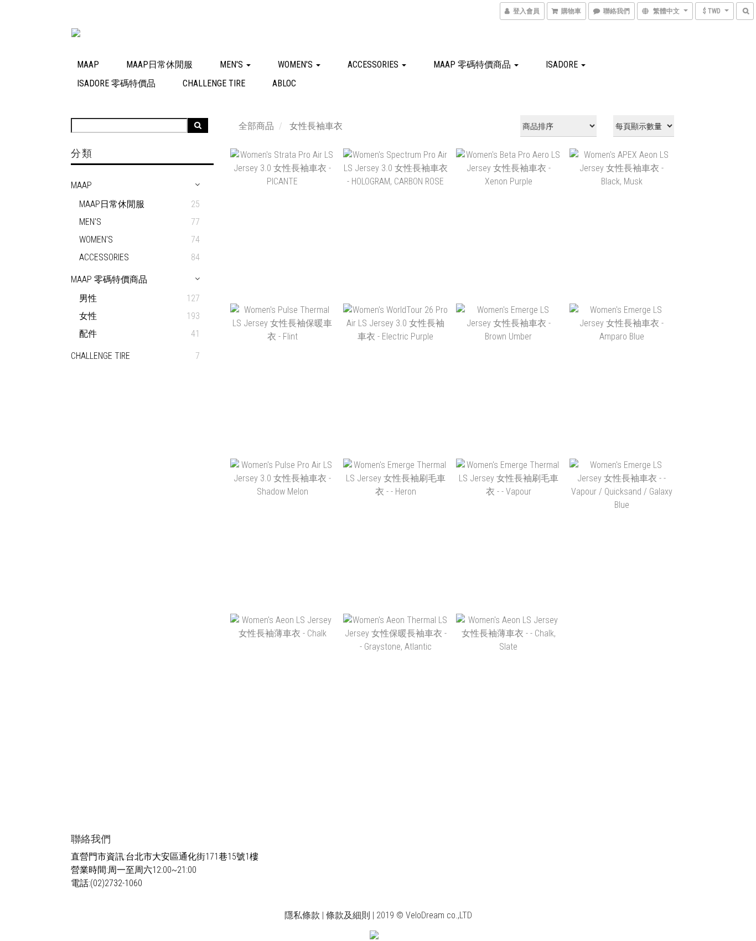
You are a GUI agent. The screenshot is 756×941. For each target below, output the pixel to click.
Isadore (563, 64)
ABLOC (284, 83)
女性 (88, 316)
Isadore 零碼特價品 (116, 83)
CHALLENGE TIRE (214, 83)
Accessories (374, 64)
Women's (296, 64)
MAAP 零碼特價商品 (473, 64)
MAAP (88, 64)
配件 (88, 333)
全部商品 (256, 126)
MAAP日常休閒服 (159, 64)
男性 (88, 298)
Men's (232, 64)
